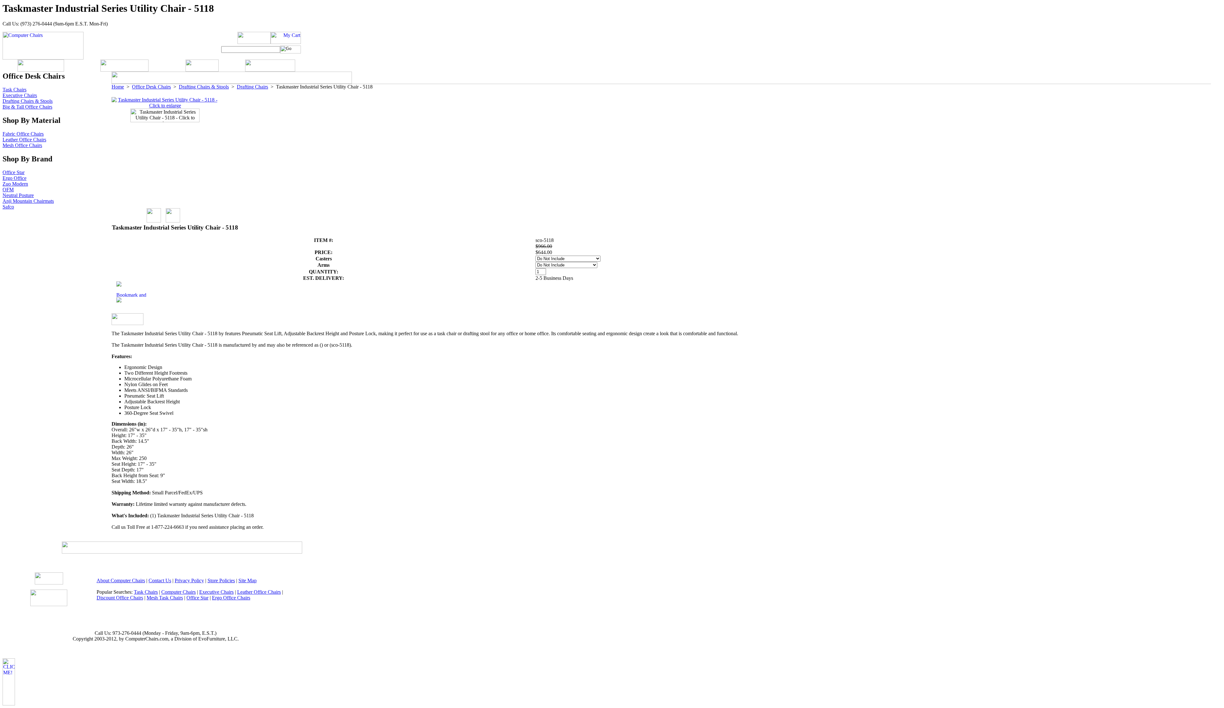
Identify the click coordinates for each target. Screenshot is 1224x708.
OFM (8, 189)
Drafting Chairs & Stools (204, 86)
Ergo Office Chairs (231, 597)
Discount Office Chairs (120, 597)
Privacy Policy (189, 580)
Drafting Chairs (252, 86)
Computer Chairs (178, 592)
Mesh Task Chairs (165, 597)
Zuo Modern (15, 184)
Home (118, 86)
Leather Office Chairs (24, 139)
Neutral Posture (18, 195)
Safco (8, 206)
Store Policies (221, 580)
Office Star (14, 172)
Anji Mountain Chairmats (28, 201)
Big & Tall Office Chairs (27, 107)
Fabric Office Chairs (23, 134)
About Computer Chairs (121, 580)
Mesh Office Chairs (22, 145)
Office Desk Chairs (151, 86)
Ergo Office (14, 178)
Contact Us (160, 580)
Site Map (247, 580)
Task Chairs (14, 89)
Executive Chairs (20, 95)
